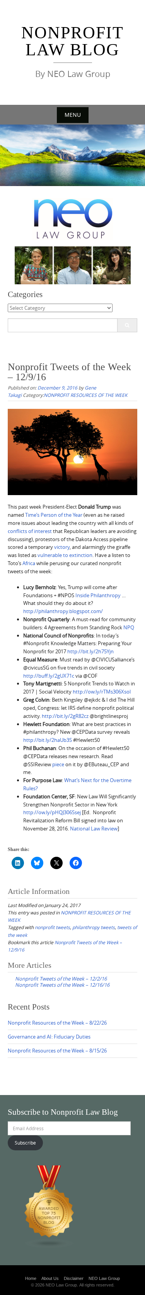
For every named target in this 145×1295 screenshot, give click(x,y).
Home (30, 1278)
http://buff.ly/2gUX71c (48, 675)
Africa (28, 563)
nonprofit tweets (52, 927)
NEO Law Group (104, 1278)
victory (62, 546)
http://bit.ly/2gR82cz (65, 715)
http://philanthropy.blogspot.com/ (63, 611)
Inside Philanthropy (98, 595)
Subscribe (25, 1143)
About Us (50, 1278)
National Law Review (94, 828)
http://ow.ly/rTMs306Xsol (102, 691)
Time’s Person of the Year (53, 514)
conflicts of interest (30, 531)
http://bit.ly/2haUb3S (47, 739)
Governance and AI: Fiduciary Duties (49, 1036)
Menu (73, 114)
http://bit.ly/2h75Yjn (90, 651)
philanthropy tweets (93, 927)
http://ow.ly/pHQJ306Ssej (52, 812)
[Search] (127, 325)
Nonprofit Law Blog (72, 41)
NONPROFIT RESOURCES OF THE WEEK (85, 395)
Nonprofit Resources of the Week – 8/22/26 (57, 1022)
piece (58, 764)
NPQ (128, 627)
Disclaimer (74, 1278)
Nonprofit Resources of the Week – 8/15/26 (57, 1050)
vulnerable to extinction (65, 555)
